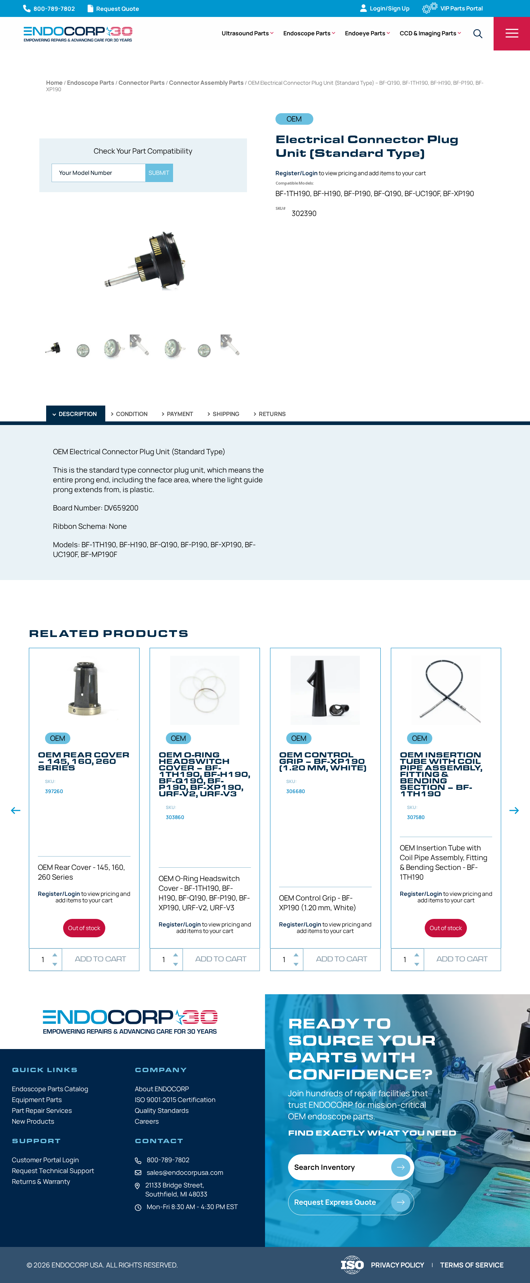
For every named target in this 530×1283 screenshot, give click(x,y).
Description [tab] (77, 414)
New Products (33, 1121)
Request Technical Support (53, 1170)
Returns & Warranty (41, 1181)
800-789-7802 (168, 1159)
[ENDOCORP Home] (78, 34)
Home (54, 83)
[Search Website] (477, 33)
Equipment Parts (37, 1099)
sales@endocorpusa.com (185, 1172)
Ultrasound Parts (245, 33)
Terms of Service (472, 1265)
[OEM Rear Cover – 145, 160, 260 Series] (84, 798)
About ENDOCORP (162, 1088)
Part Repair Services (42, 1110)
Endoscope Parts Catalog (50, 1088)
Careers (147, 1121)
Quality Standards (162, 1110)
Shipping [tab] (225, 414)
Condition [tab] (131, 414)
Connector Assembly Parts (206, 83)
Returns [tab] (272, 414)
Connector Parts (142, 83)
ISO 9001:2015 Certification (175, 1099)
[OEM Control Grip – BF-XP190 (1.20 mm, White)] (325, 798)
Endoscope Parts (307, 33)
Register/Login (296, 173)
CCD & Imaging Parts (428, 33)
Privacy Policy (397, 1265)
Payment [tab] (179, 414)
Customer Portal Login (45, 1159)
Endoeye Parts (365, 33)
